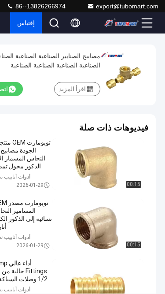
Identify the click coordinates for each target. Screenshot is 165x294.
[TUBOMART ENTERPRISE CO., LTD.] (121, 22)
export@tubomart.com (127, 6)
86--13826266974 (40, 6)
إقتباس (26, 22)
